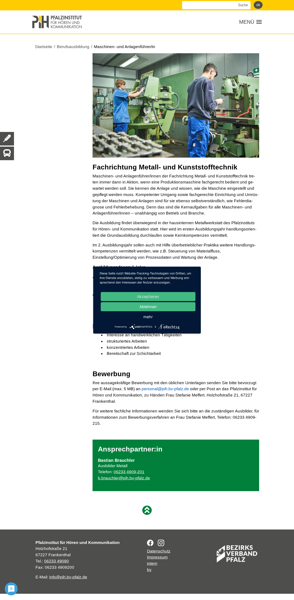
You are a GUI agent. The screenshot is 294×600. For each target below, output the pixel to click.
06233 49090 (56, 561)
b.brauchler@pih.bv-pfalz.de (124, 478)
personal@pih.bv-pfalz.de (165, 389)
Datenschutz (158, 551)
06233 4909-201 (129, 472)
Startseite (43, 46)
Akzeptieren (148, 296)
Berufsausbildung (73, 46)
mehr (148, 316)
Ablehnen (148, 306)
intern (152, 563)
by (149, 569)
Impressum (157, 557)
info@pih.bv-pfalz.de (68, 577)
